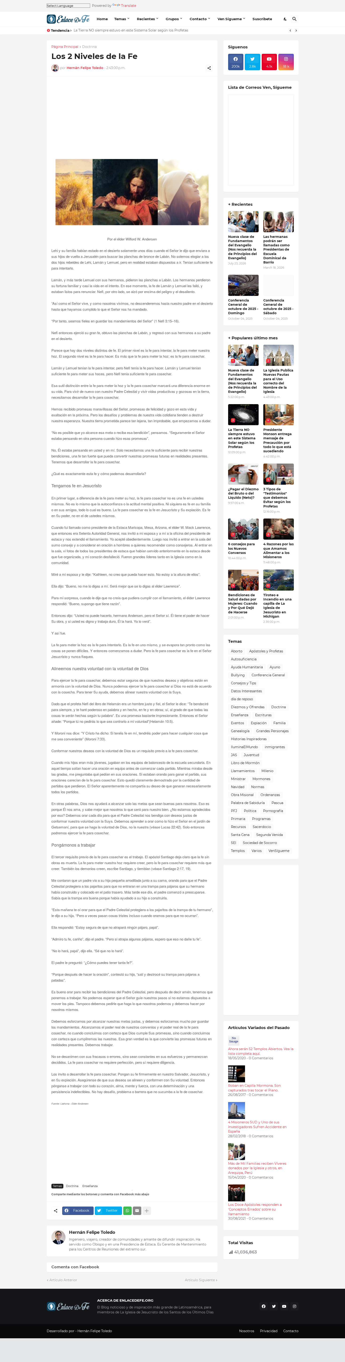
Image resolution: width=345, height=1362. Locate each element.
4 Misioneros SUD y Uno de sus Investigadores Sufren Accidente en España (257, 1127)
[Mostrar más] (146, 1211)
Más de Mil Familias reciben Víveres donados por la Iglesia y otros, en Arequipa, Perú (257, 1168)
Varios (257, 851)
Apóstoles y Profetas (266, 651)
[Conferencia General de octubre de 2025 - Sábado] (278, 285)
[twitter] (274, 1306)
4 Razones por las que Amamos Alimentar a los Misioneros (278, 550)
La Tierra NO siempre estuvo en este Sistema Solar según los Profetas (131, 30)
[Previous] (290, 30)
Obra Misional (242, 795)
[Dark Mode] (285, 19)
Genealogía (240, 731)
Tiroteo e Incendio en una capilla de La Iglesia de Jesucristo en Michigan (277, 606)
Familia (279, 723)
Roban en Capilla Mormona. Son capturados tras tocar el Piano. (254, 1087)
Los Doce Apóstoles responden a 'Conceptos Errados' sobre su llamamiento (255, 1209)
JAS (234, 755)
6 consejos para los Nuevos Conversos (241, 548)
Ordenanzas (270, 795)
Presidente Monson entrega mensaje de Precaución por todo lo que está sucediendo (277, 440)
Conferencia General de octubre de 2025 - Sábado (278, 306)
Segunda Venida (269, 835)
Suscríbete (262, 19)
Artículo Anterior (63, 1280)
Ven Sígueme (230, 19)
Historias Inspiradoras (249, 739)
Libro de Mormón (245, 763)
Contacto (198, 19)
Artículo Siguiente (200, 1280)
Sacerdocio (262, 827)
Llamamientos (243, 771)
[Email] (137, 1211)
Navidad (237, 787)
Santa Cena (240, 835)
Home (102, 19)
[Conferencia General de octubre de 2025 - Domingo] (243, 285)
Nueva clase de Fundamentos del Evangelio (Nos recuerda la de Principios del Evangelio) (242, 247)
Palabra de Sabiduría (248, 803)
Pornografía (273, 811)
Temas (120, 19)
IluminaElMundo (244, 747)
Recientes (146, 19)
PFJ (234, 811)
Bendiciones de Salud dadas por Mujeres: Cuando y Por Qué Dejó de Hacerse (242, 603)
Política (250, 811)
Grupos (172, 19)
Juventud (251, 755)
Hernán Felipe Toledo (92, 1232)
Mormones (261, 779)
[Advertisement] (132, 120)
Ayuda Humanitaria (247, 667)
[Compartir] (209, 68)
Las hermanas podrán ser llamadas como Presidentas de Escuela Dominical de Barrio (276, 249)
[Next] (296, 30)
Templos (238, 851)
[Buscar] (295, 19)
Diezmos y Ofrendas (247, 707)
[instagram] (295, 1306)
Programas (261, 819)
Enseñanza (90, 1186)
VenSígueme (278, 851)
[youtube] (284, 1306)
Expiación (259, 723)
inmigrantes (275, 747)
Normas (257, 787)
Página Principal (64, 47)
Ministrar (238, 779)
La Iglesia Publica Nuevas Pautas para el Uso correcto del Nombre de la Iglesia (278, 381)
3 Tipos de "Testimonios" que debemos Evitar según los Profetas (277, 497)
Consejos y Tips (243, 683)
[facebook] (264, 1306)
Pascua (277, 803)
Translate (128, 6)
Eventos (237, 723)
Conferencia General (268, 675)
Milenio (267, 771)
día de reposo (242, 699)
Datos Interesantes (246, 691)
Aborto (236, 651)
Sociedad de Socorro (260, 843)
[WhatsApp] (127, 1211)
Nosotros (246, 1331)
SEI (233, 843)
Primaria (238, 819)
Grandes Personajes (272, 731)
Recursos (238, 827)
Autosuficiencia (244, 659)
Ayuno (275, 667)
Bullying (238, 675)
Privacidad (268, 1331)
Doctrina (89, 47)
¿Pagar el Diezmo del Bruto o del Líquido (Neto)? (243, 493)
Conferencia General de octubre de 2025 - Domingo (243, 306)
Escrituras (263, 715)
